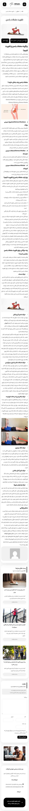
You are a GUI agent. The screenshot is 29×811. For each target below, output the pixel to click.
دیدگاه (25, 697)
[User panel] (4, 4)
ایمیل (12, 717)
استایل (17, 11)
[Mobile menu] (24, 4)
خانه (22, 11)
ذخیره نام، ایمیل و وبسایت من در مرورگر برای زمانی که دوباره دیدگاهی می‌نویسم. (15, 732)
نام (25, 717)
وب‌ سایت (24, 724)
